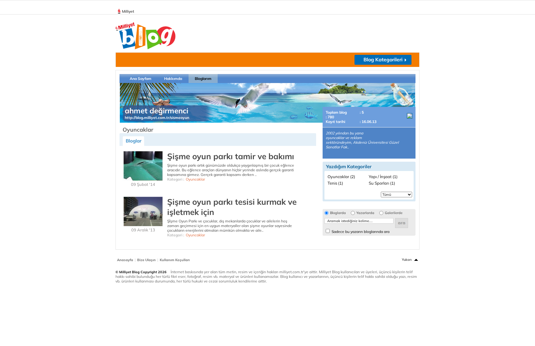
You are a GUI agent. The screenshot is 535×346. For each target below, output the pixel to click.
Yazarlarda (365, 213)
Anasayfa (125, 260)
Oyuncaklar (195, 179)
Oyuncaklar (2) (341, 176)
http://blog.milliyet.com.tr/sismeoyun (157, 117)
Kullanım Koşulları (175, 260)
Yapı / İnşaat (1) (383, 176)
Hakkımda (173, 78)
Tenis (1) (335, 183)
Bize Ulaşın (146, 260)
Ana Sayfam (140, 78)
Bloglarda (338, 213)
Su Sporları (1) (382, 183)
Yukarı (407, 259)
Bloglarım (203, 78)
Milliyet (128, 11)
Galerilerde (393, 213)
